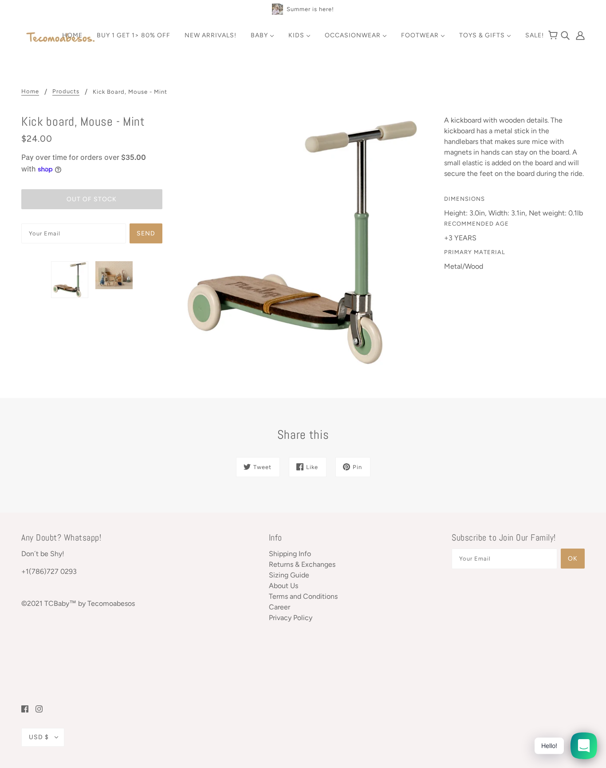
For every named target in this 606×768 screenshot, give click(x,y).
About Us (283, 585)
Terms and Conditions (303, 596)
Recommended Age (476, 223)
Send (146, 233)
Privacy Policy (290, 617)
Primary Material (474, 252)
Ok (573, 558)
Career (279, 607)
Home (30, 91)
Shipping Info (290, 553)
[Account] (578, 35)
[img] (566, 35)
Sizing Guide (289, 575)
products (65, 91)
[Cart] (554, 35)
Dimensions (464, 198)
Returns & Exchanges (302, 564)
